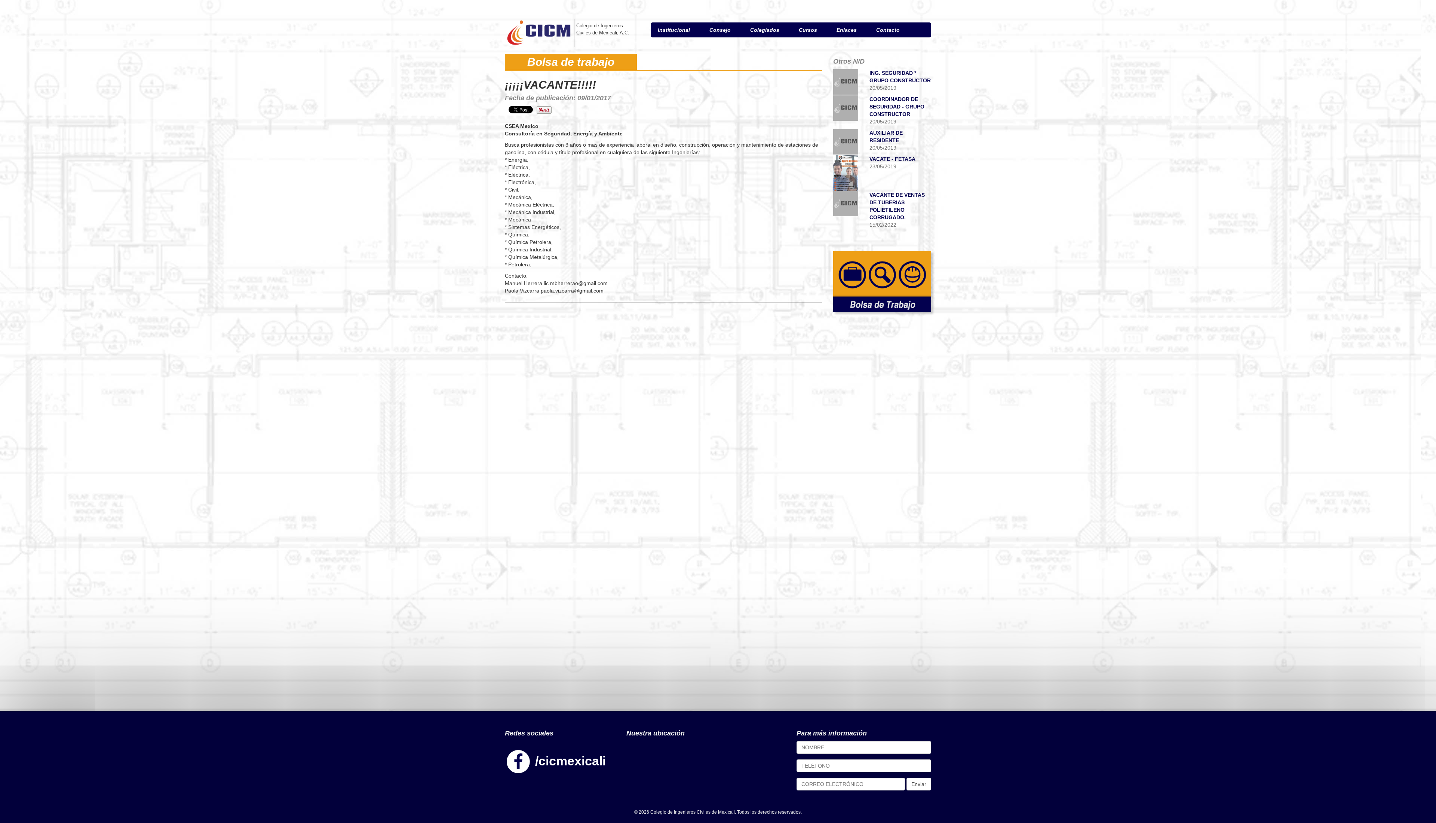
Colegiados (764, 30)
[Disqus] (663, 403)
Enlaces (847, 30)
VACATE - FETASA (892, 159)
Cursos (808, 30)
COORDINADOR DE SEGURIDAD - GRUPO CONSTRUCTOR (896, 106)
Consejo (720, 30)
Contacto (888, 30)
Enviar (918, 784)
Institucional (674, 30)
